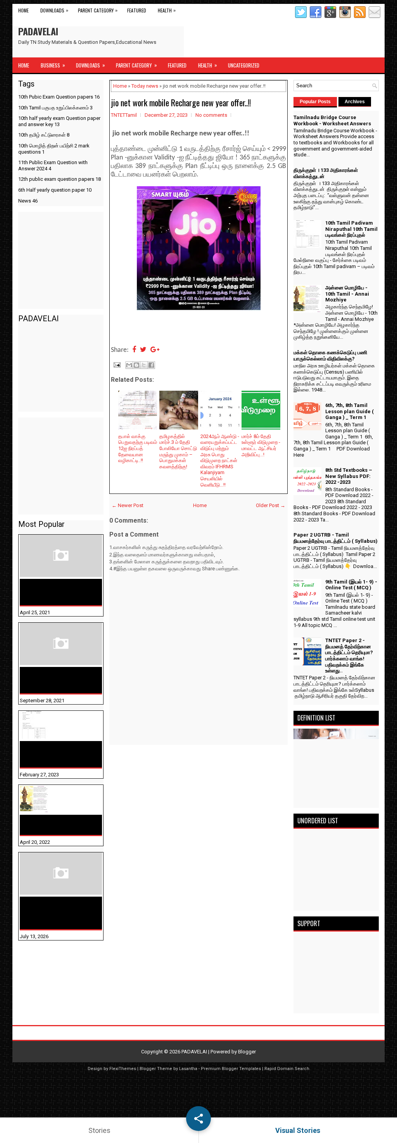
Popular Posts (315, 101)
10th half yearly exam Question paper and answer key (59, 121)
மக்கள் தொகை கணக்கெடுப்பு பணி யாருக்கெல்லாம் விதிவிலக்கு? (48, 913)
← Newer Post (127, 505)
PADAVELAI (38, 31)
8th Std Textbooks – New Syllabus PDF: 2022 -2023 (348, 476)
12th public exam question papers (59, 179)
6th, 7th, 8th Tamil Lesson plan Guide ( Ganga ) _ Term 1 (349, 411)
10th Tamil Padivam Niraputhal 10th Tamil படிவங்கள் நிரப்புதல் (53, 754)
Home (23, 10)
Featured (136, 10)
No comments (211, 115)
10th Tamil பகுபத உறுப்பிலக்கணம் (55, 108)
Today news (144, 86)
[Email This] (129, 365)
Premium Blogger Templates (231, 1068)
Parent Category (97, 10)
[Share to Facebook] (151, 365)
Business (53, 65)
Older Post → (270, 505)
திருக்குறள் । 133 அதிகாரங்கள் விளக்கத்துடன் (45, 680)
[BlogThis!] (136, 365)
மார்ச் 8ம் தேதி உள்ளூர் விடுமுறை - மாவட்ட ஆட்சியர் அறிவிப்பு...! (261, 445)
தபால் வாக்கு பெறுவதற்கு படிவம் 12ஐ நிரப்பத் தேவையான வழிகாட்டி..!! (137, 448)
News (28, 201)
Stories (99, 1130)
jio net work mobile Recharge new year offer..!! (181, 102)
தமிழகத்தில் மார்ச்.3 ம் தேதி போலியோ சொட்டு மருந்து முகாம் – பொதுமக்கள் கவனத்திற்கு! (178, 451)
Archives (355, 101)
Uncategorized (243, 65)
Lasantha (188, 1068)
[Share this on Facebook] (134, 350)
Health (167, 10)
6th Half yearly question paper (54, 190)
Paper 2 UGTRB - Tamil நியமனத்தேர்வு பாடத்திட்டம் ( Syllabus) (335, 538)
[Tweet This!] (143, 350)
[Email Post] (116, 364)
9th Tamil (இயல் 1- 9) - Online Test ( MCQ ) (351, 585)
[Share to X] (144, 365)
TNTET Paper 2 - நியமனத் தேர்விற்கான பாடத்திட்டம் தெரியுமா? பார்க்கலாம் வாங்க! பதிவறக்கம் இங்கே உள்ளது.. (349, 655)
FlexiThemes (122, 1068)
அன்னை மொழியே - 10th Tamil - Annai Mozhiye (56, 825)
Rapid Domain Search (286, 1068)
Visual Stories (297, 1130)
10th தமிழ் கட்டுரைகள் (43, 135)
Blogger (247, 1052)
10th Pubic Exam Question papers (59, 97)
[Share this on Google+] (154, 350)
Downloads (54, 10)
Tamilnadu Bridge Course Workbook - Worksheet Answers (57, 592)
